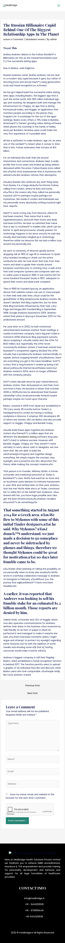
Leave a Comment (13, 39)
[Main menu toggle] (59, 5)
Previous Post (32, 685)
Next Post (32, 693)
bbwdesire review (35, 39)
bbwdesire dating (27, 436)
